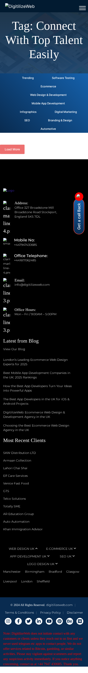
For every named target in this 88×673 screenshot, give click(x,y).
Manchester (12, 572)
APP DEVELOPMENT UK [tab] (28, 556)
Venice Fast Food (16, 483)
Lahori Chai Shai (15, 468)
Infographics (28, 111)
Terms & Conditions (19, 612)
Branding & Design (60, 120)
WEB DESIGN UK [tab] (21, 549)
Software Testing (63, 78)
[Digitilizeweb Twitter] (28, 621)
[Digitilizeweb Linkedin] (38, 621)
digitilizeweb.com (59, 605)
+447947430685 (25, 245)
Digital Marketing (66, 111)
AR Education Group (18, 514)
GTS (6, 491)
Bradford (55, 572)
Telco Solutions (14, 499)
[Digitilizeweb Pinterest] (59, 621)
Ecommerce (48, 86)
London (26, 581)
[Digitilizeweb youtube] (49, 621)
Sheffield (43, 581)
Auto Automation (16, 521)
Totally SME (11, 506)
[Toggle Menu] (82, 8)
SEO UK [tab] (66, 556)
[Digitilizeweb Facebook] (18, 621)
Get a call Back (79, 216)
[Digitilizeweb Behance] (69, 621)
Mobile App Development (48, 103)
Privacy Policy (50, 612)
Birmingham (34, 572)
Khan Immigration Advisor (23, 529)
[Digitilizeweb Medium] (79, 621)
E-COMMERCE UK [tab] (59, 549)
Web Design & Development (48, 95)
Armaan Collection (17, 460)
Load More (12, 149)
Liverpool (10, 581)
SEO (27, 120)
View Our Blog (14, 349)
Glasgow (72, 572)
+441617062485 (25, 260)
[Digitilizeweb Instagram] (8, 621)
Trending (28, 78)
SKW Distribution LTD (19, 453)
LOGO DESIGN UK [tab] (40, 564)
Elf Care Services (15, 476)
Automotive (48, 128)
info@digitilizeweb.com (32, 285)
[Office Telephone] (8, 260)
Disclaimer (75, 612)
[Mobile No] (8, 245)
